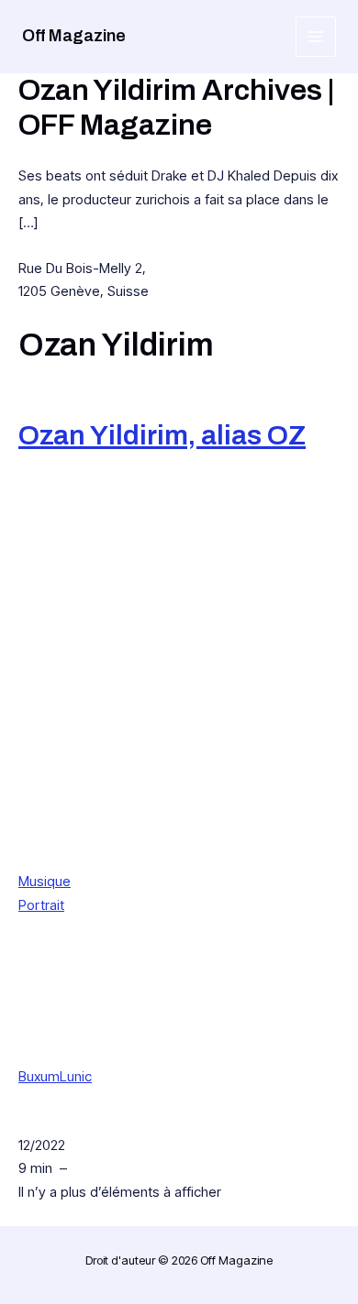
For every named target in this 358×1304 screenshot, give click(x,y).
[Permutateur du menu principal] (316, 37)
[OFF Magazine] (163, 715)
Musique (44, 881)
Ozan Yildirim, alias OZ (162, 435)
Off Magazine (74, 36)
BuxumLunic (55, 1076)
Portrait (41, 905)
